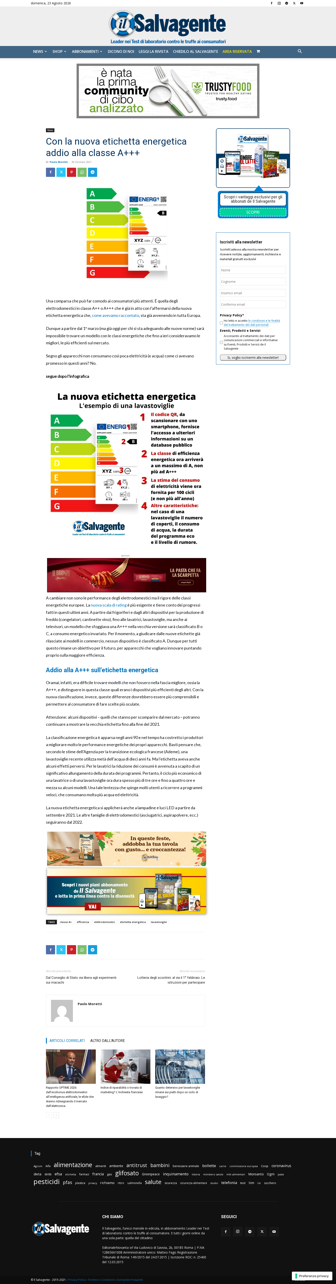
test (242, 1183)
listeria (196, 1174)
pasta (281, 1174)
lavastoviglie (159, 922)
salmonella (134, 1183)
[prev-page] (49, 1115)
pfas (67, 1182)
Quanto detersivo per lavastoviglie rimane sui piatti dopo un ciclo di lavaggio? (177, 1092)
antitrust (136, 1165)
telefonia (229, 1182)
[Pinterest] (71, 172)
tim (251, 1182)
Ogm (271, 1174)
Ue (259, 1183)
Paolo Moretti (59, 162)
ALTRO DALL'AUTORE (107, 1041)
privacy (92, 1183)
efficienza (83, 922)
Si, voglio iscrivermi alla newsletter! (253, 357)
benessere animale (186, 1166)
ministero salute (213, 1174)
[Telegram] (286, 3)
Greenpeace (151, 1174)
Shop (58, 51)
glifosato (127, 1173)
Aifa (48, 1166)
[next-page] (56, 1115)
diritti (48, 1174)
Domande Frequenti (130, 1280)
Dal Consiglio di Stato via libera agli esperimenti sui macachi (81, 980)
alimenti (100, 1166)
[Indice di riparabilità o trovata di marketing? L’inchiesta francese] (125, 1066)
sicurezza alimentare (193, 1183)
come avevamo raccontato (115, 315)
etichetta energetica (133, 922)
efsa (58, 1174)
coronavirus (281, 1165)
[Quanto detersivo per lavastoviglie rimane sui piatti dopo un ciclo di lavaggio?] (180, 1066)
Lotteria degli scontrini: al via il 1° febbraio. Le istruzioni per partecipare (171, 980)
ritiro (121, 1183)
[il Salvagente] (168, 26)
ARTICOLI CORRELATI (67, 1041)
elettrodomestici (104, 922)
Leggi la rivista (153, 51)
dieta (37, 1174)
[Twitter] (294, 3)
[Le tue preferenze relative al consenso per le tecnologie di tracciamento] (312, 1276)
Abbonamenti (85, 51)
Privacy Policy (76, 1280)
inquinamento (176, 1173)
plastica (80, 1183)
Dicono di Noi (121, 51)
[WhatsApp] (82, 172)
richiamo (107, 1182)
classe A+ (66, 922)
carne (222, 1166)
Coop (264, 1166)
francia (98, 1174)
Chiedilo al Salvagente (195, 51)
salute (153, 1181)
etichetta (70, 1174)
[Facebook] (271, 3)
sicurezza (171, 1183)
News (38, 51)
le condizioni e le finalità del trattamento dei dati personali (252, 323)
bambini (160, 1165)
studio (214, 1183)
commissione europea (243, 1166)
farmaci (84, 1174)
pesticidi (47, 1181)
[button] (299, 52)
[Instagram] (279, 3)
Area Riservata (237, 51)
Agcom (38, 1166)
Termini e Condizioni (101, 1280)
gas (109, 1174)
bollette (209, 1165)
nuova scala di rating (109, 604)
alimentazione (73, 1164)
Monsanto (256, 1174)
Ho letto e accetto (252, 323)
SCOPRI (253, 212)
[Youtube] (301, 3)
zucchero (270, 1183)
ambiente (116, 1166)
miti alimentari (236, 1174)
